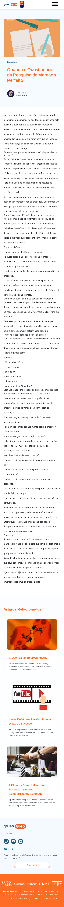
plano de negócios (27, 158)
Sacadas (12, 62)
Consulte (32, 865)
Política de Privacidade (46, 898)
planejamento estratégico (32, 232)
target (54, 168)
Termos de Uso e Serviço (19, 898)
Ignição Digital (33, 581)
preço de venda (21, 407)
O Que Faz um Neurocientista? (28, 657)
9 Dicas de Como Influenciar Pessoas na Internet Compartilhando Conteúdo (26, 789)
